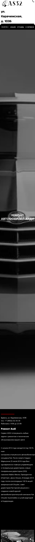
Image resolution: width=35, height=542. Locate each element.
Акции (13, 27)
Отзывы (20, 27)
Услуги (4, 27)
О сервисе (30, 27)
